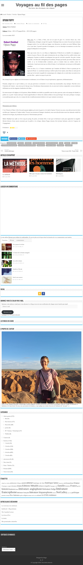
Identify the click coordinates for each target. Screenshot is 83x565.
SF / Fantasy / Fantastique (12, 431)
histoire (5, 489)
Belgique (77, 483)
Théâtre (7, 434)
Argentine (61, 483)
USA (46, 495)
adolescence (13, 483)
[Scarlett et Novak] (7, 271)
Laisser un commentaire (33, 23)
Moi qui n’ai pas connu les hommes (40, 173)
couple (9, 486)
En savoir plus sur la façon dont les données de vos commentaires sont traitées (50, 237)
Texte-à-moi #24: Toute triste (70, 150)
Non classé (6, 462)
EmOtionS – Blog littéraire (9, 509)
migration (41, 145)
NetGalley (61, 492)
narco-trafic (51, 145)
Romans (22, 23)
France (67, 143)
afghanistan (12, 143)
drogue (20, 143)
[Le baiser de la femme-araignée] (7, 255)
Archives (4, 547)
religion (25, 495)
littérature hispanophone (40, 492)
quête (21, 495)
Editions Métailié (30, 485)
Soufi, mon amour (17, 277)
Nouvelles (8, 424)
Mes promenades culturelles (9, 521)
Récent (12, 240)
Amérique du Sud (38, 483)
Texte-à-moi (7, 471)
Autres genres (7, 416)
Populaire (4, 240)
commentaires (20, 240)
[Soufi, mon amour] (7, 279)
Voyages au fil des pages (41, 4)
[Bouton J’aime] (4, 132)
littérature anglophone (30, 488)
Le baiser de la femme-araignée (21, 252)
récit (35, 495)
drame (19, 486)
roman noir (31, 495)
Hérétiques (59, 173)
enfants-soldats (52, 143)
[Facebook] (43, 293)
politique (75, 492)
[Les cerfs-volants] (7, 263)
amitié (23, 483)
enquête (47, 486)
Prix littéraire (15, 495)
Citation (6, 437)
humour (12, 489)
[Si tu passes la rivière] (7, 247)
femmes (67, 486)
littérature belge (49, 489)
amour (29, 482)
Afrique (19, 483)
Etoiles (9, 14)
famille (61, 485)
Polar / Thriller (8, 465)
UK (42, 495)
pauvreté (69, 492)
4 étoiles (7, 452)
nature (54, 492)
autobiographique (68, 483)
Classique (4, 486)
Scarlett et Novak (17, 269)
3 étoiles (14, 14)
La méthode (6, 174)
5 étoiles (7, 455)
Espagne (52, 486)
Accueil (4, 14)
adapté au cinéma (6, 483)
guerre (74, 143)
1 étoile (7, 443)
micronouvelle (8, 459)
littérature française (9, 145)
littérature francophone (27, 145)
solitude (39, 495)
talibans (60, 145)
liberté (16, 489)
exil (61, 143)
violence (69, 145)
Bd (6, 418)
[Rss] (39, 293)
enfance (28, 143)
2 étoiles (7, 446)
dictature (14, 486)
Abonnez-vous (8, 312)
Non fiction (8, 421)
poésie (7, 427)
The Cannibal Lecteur (8, 512)
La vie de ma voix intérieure (9, 505)
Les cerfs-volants (17, 261)
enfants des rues (39, 143)
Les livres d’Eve (6, 515)
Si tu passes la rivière (18, 244)
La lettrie (4, 518)
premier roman (6, 495)
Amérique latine (51, 483)
